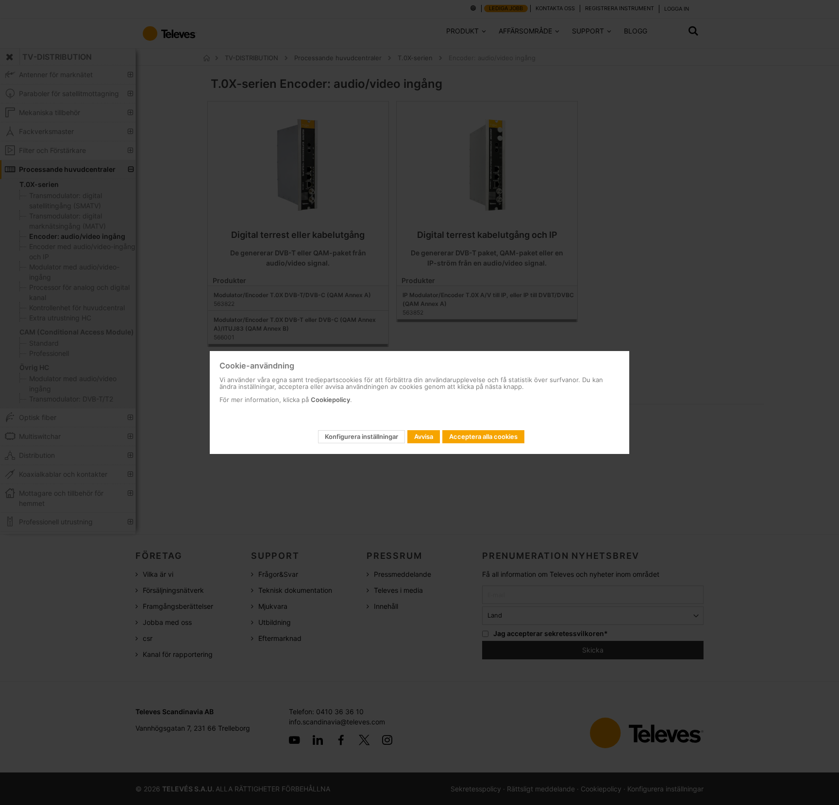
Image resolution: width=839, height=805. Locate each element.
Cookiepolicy (330, 399)
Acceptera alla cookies (483, 436)
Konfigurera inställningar (361, 436)
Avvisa (423, 436)
